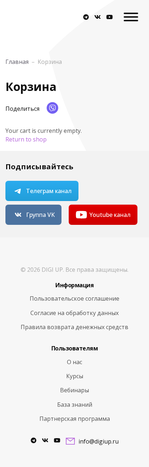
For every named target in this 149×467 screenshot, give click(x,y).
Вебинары (74, 390)
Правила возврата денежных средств (74, 327)
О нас (74, 362)
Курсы (74, 376)
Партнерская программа (74, 419)
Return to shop (26, 139)
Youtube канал (110, 215)
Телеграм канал (49, 191)
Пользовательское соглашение (74, 298)
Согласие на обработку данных (74, 313)
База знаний (74, 405)
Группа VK (40, 215)
